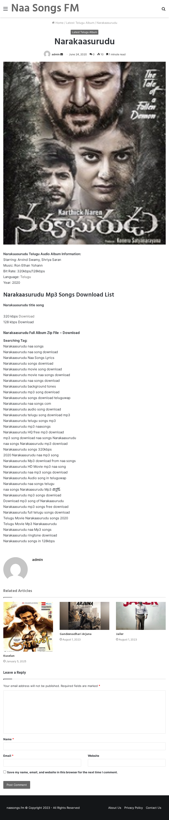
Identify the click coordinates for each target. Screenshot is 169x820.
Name (8, 739)
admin (56, 54)
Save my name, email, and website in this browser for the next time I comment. (62, 772)
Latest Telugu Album (80, 22)
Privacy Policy (133, 807)
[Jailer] (141, 616)
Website (93, 755)
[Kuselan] (28, 627)
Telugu (25, 277)
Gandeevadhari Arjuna (76, 634)
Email (8, 755)
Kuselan (9, 656)
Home (59, 22)
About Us (114, 807)
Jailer (120, 634)
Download (26, 316)
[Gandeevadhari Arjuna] (84, 616)
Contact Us (153, 807)
